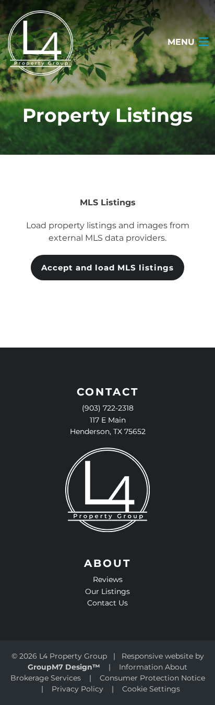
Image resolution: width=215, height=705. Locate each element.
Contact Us (107, 603)
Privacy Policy (77, 689)
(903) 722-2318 (108, 408)
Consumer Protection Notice (152, 678)
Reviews (108, 579)
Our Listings (107, 591)
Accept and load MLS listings (107, 268)
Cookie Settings (151, 689)
